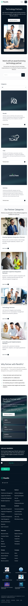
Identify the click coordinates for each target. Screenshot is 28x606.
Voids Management (5, 519)
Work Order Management (6, 509)
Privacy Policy (11, 462)
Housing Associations (19, 509)
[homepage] (4, 2)
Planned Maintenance (5, 521)
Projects (3, 514)
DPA (21, 600)
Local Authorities (18, 511)
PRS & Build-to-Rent (19, 519)
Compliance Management (6, 516)
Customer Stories (5, 536)
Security (16, 498)
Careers (16, 558)
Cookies (13, 600)
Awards (16, 555)
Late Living (17, 516)
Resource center (4, 533)
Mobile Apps (17, 536)
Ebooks (2, 541)
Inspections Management (6, 511)
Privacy (8, 600)
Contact (16, 560)
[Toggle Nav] (26, 2)
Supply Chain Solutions (6, 495)
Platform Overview (18, 533)
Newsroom (3, 546)
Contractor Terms (5, 602)
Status (3, 600)
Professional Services (19, 503)
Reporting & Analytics (19, 495)
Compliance (17, 541)
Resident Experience (5, 500)
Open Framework (4, 526)
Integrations (17, 500)
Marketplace (17, 543)
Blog (2, 538)
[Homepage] (14, 478)
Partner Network (4, 555)
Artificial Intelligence (19, 493)
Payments (3, 524)
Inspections (17, 538)
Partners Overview (5, 553)
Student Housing (18, 514)
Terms (17, 600)
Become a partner (5, 560)
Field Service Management (6, 493)
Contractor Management (6, 498)
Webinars (3, 543)
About (16, 553)
